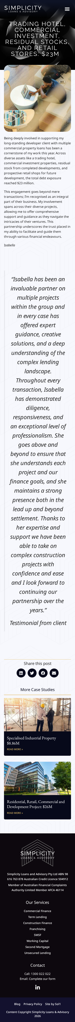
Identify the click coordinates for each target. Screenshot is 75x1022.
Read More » (15, 749)
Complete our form (42, 979)
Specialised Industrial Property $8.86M (31, 740)
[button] (67, 9)
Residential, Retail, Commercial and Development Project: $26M (36, 804)
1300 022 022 (41, 974)
